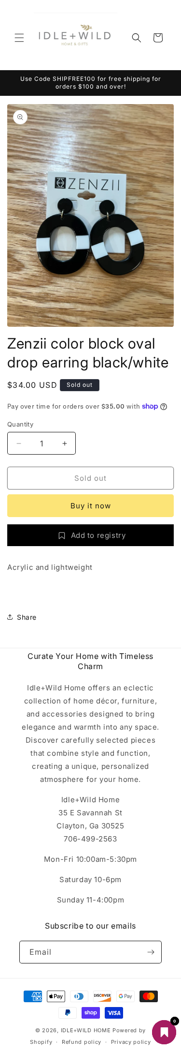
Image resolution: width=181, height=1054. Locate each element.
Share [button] (27, 617)
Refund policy (81, 1042)
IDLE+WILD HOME (86, 1030)
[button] (19, 37)
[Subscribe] (150, 952)
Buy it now (90, 505)
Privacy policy (131, 1042)
